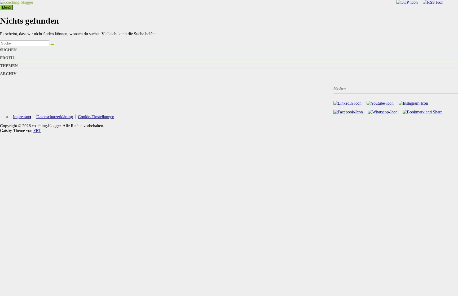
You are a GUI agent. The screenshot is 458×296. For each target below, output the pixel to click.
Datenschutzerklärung (54, 116)
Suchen (8, 50)
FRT (37, 130)
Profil (7, 58)
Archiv (8, 74)
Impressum (22, 116)
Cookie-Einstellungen (96, 116)
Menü (6, 8)
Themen (9, 66)
